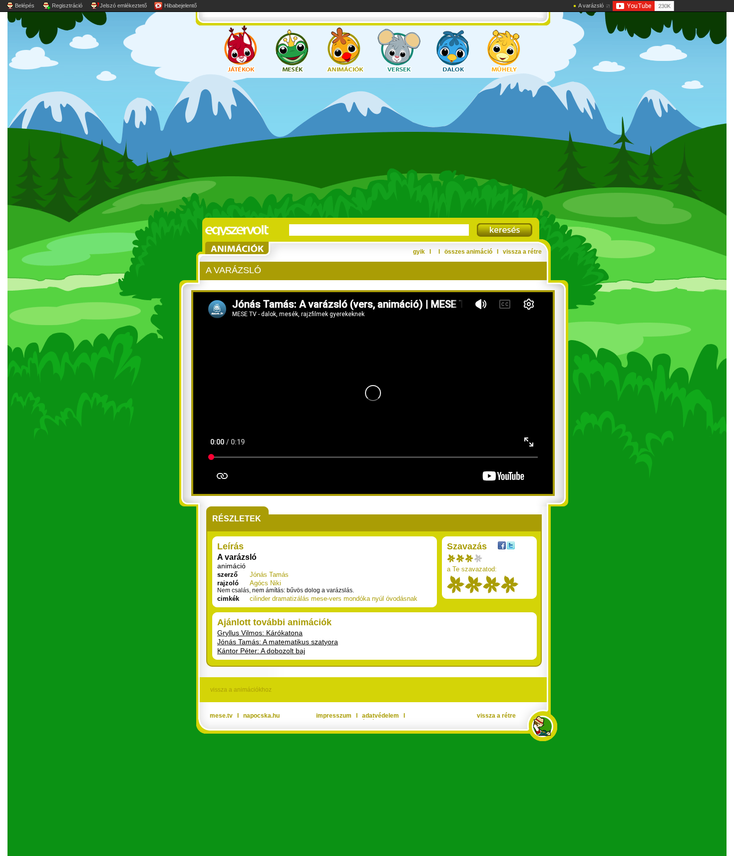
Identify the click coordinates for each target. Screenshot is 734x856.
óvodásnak (401, 598)
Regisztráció (67, 5)
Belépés (24, 5)
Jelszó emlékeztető (123, 5)
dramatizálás (290, 598)
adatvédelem (380, 715)
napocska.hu (261, 715)
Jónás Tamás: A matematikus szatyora (277, 642)
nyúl (378, 598)
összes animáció (468, 251)
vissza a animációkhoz (241, 689)
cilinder (260, 598)
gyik (419, 251)
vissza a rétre (522, 251)
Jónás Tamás (269, 574)
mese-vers (326, 598)
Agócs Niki (265, 583)
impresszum (334, 715)
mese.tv (221, 715)
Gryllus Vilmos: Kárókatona (260, 633)
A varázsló (591, 5)
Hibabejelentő (180, 5)
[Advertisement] (357, 148)
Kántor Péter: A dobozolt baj (261, 651)
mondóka (357, 598)
